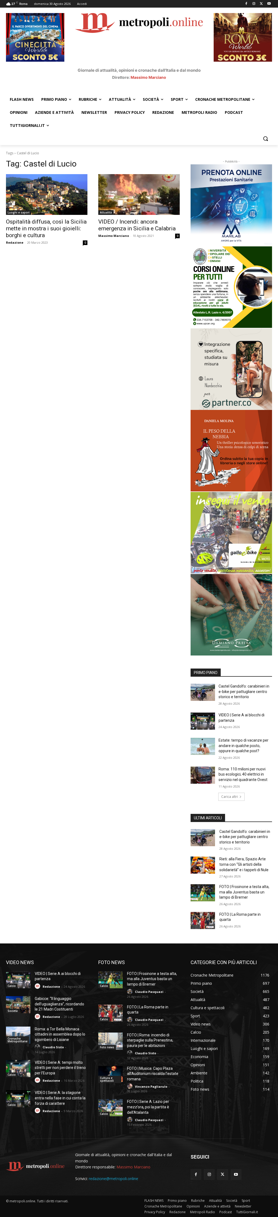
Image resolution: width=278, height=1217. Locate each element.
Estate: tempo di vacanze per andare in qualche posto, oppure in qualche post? (243, 745)
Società (13, 1011)
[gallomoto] (231, 532)
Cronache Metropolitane (17, 1040)
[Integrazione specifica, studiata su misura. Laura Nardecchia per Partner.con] (231, 369)
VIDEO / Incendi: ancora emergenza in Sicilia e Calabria (137, 225)
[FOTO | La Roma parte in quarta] (203, 920)
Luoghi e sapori (19, 212)
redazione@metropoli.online (113, 1178)
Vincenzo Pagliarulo (151, 1086)
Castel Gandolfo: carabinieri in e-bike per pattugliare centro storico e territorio (244, 691)
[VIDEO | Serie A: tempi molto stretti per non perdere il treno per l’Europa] (18, 1068)
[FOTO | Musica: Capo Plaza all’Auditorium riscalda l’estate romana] (110, 1074)
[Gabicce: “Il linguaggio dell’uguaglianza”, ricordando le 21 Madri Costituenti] (18, 1004)
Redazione (14, 242)
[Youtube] (269, 4)
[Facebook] (246, 4)
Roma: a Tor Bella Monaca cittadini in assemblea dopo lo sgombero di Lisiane (60, 1034)
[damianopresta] (231, 614)
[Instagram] (254, 4)
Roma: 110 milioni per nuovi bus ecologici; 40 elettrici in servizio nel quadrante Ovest (243, 774)
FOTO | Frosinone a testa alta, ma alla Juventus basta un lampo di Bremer (244, 891)
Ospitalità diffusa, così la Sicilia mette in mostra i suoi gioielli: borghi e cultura (46, 228)
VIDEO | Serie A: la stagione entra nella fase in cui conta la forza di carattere (60, 1097)
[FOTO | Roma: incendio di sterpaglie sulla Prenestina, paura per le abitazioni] (110, 1041)
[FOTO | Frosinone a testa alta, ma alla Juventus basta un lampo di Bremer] (203, 892)
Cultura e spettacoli (107, 1079)
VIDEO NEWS (20, 962)
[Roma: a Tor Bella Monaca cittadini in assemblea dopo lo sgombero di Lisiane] (18, 1035)
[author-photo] (38, 986)
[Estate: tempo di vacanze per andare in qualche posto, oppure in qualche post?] (203, 746)
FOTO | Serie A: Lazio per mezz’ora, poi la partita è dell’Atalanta (148, 1106)
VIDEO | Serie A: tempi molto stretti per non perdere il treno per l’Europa (60, 1067)
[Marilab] (231, 205)
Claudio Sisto (53, 1047)
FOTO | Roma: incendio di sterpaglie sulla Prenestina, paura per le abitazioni (150, 1040)
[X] (261, 4)
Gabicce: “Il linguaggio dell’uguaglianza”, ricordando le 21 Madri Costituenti (59, 1003)
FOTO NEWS (111, 962)
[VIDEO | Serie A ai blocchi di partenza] (203, 721)
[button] (265, 138)
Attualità (106, 212)
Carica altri (229, 796)
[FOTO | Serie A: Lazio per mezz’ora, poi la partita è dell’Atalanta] (110, 1107)
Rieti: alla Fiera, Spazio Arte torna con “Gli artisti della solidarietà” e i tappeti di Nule (243, 864)
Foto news (107, 1047)
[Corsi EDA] (231, 287)
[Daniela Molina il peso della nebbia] (231, 450)
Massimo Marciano (148, 77)
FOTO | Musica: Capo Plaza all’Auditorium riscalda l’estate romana (152, 1073)
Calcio (12, 986)
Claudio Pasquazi (149, 992)
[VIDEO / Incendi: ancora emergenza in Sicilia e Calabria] (139, 194)
